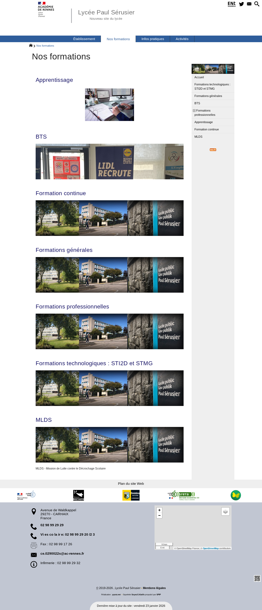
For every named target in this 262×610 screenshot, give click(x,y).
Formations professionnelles (72, 306)
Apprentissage (54, 80)
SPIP (158, 594)
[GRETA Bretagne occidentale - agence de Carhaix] (183, 495)
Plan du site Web (131, 483)
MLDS (44, 420)
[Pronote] (235, 495)
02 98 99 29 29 (52, 525)
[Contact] (249, 4)
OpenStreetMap (211, 548)
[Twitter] (241, 4)
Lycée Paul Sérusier (106, 14)
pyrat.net (116, 594)
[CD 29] (131, 495)
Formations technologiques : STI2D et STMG (94, 363)
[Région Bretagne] (78, 495)
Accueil (199, 77)
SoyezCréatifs (138, 594)
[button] (257, 4)
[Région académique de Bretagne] (26, 495)
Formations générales (64, 250)
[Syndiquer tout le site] (213, 149)
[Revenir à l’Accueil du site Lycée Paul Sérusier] (46, 9)
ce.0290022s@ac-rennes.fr (62, 553)
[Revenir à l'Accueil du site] (32, 46)
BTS (41, 136)
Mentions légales (154, 588)
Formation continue (61, 193)
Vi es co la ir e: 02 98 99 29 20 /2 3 (67, 534)
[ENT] (232, 5)
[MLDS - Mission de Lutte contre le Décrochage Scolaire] (110, 445)
